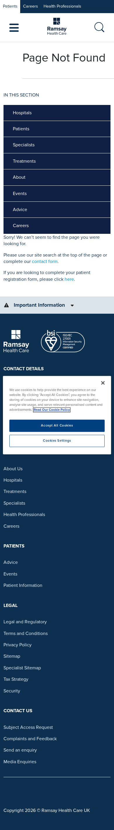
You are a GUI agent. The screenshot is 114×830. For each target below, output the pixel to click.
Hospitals (22, 113)
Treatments (24, 161)
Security (12, 691)
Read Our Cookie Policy (52, 410)
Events (20, 193)
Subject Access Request (28, 727)
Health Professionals (62, 6)
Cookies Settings (57, 441)
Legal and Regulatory (25, 622)
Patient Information (23, 585)
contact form (45, 261)
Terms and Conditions (26, 633)
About (19, 177)
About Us (13, 469)
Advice (20, 210)
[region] (57, 415)
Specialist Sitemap (22, 668)
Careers (30, 6)
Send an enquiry (20, 750)
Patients (10, 6)
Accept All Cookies (57, 425)
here (69, 279)
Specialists (23, 145)
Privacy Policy (18, 645)
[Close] (102, 382)
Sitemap (12, 656)
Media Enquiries (20, 762)
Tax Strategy (16, 679)
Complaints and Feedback (30, 739)
